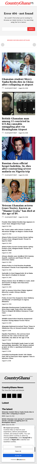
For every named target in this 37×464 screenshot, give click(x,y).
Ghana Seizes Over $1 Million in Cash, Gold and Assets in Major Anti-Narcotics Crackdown (18, 282)
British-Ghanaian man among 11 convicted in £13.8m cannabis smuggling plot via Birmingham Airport (16, 124)
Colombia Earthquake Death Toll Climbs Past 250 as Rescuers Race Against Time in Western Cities (18, 356)
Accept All (18, 455)
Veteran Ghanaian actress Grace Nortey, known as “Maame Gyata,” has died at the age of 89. (18, 209)
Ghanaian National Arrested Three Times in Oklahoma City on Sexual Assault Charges (18, 327)
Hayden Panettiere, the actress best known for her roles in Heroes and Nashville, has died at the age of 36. (16, 335)
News (3, 416)
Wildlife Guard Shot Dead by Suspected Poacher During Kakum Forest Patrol (17, 319)
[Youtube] (19, 396)
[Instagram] (9, 396)
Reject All (18, 451)
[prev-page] (2, 44)
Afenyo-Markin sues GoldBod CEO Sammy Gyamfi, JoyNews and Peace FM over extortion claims (18, 258)
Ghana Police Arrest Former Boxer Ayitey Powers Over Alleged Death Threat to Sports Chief (17, 239)
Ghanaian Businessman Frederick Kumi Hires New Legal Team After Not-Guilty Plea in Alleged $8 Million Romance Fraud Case (17, 310)
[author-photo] (3, 88)
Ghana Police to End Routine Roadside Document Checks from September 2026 (17, 266)
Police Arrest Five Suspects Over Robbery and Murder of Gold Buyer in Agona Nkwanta (18, 299)
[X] (14, 396)
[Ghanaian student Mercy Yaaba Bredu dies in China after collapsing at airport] (18, 64)
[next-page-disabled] (34, 44)
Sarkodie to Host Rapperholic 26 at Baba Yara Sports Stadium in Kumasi (17, 274)
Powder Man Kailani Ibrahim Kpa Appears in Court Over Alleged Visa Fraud (18, 223)
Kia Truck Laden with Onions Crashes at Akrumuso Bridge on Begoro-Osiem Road (17, 230)
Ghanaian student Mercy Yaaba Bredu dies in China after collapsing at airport (17, 81)
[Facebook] (4, 396)
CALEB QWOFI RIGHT (11, 88)
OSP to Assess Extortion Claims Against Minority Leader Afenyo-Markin (17, 291)
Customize (18, 447)
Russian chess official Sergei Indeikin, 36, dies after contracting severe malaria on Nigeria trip (16, 167)
